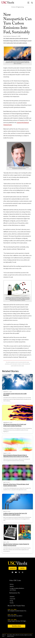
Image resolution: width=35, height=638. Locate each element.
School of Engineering (17, 7)
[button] (28, 3)
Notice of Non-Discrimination (18, 635)
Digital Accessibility (28, 635)
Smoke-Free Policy (10, 636)
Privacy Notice (9, 635)
